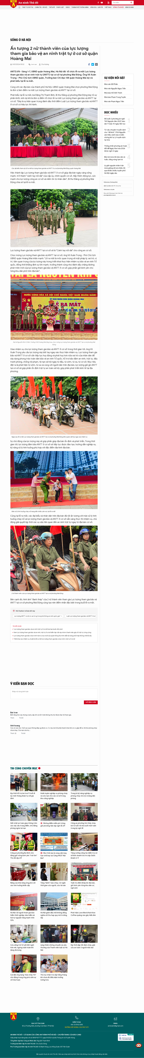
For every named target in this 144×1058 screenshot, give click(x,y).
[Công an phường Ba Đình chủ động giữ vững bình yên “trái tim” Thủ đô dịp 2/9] (23, 842)
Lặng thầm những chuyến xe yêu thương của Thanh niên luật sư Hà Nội (53, 947)
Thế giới (52, 7)
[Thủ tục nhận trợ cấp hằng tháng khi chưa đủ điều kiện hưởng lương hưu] (53, 964)
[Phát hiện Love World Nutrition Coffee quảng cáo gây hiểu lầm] (84, 901)
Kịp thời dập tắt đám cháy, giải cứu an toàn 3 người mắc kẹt (83, 946)
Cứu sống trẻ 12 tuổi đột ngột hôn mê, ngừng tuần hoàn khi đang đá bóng (22, 947)
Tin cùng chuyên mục (23, 768)
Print (96, 64)
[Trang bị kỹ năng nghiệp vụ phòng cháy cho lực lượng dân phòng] (84, 782)
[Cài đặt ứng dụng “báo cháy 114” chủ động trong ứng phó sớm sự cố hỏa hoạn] (23, 964)
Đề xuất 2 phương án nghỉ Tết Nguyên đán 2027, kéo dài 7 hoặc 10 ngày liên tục (114, 121)
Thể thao (108, 7)
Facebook (89, 64)
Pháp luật (60, 7)
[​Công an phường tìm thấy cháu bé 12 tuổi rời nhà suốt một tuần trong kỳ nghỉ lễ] (84, 812)
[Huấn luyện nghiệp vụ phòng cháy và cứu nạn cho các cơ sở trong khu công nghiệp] (53, 782)
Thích (12, 718)
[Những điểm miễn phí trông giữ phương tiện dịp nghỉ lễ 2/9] (53, 812)
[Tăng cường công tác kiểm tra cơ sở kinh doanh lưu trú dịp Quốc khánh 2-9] (84, 842)
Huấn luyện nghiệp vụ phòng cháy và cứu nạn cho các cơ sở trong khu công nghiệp (53, 796)
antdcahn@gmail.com (115, 1026)
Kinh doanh (129, 7)
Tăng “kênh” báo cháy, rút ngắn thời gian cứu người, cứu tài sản (53, 884)
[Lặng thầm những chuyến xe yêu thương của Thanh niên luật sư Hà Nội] (53, 934)
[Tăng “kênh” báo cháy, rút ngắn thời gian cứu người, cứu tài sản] (53, 872)
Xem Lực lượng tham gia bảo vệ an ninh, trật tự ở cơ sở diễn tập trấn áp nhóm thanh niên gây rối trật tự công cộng (52, 632)
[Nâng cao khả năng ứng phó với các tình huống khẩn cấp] (23, 872)
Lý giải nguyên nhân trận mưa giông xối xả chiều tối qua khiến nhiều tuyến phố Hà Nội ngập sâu (114, 169)
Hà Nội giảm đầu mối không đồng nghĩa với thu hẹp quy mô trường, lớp (53, 915)
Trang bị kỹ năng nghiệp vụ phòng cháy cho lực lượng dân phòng (83, 796)
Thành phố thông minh (80, 7)
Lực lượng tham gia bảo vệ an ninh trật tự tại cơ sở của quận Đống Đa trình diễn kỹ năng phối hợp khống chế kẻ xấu (53, 636)
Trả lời (21, 718)
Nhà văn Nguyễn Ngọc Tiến (115, 89)
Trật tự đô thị (27, 7)
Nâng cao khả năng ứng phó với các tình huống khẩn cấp (22, 884)
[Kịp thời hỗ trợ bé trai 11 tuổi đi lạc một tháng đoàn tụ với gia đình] (23, 782)
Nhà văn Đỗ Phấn (111, 84)
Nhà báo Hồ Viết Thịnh (113, 93)
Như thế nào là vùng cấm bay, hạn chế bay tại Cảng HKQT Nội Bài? (53, 855)
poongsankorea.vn (110, 195)
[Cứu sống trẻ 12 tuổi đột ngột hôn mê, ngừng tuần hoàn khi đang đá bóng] (23, 934)
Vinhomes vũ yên (109, 189)
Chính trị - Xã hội (41, 7)
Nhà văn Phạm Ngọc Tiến (114, 101)
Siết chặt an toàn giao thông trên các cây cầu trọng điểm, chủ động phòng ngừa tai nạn (23, 825)
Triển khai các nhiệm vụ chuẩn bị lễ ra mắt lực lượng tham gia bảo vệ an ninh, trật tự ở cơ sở (44, 639)
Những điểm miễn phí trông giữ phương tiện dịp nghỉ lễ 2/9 (52, 824)
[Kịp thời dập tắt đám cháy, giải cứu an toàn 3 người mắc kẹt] (84, 934)
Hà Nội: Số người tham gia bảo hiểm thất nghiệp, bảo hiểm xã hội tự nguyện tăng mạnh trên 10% (22, 916)
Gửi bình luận (91, 702)
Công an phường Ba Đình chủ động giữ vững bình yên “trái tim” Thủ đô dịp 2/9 (23, 855)
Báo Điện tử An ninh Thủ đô (13, 4)
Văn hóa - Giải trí (96, 7)
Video (68, 7)
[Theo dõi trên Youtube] (102, 2)
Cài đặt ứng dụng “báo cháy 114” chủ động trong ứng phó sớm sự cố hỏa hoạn (23, 977)
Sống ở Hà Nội (118, 7)
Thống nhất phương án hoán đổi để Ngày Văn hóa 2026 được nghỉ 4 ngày (115, 148)
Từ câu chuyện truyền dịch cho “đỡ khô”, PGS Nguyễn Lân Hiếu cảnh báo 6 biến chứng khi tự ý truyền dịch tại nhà (115, 135)
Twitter (92, 64)
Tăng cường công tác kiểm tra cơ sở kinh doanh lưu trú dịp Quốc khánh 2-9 (84, 855)
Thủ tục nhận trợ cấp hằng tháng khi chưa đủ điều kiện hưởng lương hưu (53, 977)
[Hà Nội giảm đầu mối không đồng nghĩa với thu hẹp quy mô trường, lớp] (53, 901)
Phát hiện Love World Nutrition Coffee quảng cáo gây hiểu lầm (83, 914)
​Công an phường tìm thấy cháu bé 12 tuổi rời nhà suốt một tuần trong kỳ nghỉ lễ (83, 825)
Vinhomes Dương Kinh (110, 182)
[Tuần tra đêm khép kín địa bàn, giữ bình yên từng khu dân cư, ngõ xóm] (84, 872)
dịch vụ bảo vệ (108, 186)
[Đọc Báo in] (109, 3)
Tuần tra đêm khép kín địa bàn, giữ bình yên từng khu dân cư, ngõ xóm (83, 885)
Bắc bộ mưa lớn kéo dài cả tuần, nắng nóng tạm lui (114, 158)
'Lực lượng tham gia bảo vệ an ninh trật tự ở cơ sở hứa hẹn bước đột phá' (38, 629)
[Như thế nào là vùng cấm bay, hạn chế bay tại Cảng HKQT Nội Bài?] (53, 842)
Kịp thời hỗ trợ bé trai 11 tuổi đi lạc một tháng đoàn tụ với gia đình (22, 796)
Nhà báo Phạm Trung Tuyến (115, 97)
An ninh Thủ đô (28, 2)
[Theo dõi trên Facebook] (99, 2)
